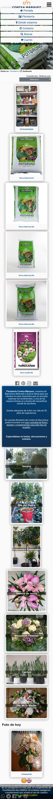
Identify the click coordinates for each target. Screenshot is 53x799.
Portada (28, 10)
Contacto (28, 28)
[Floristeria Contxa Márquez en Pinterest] (23, 383)
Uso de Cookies (30, 795)
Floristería (27, 16)
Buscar (27, 34)
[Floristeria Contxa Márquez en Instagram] (29, 383)
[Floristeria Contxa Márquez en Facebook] (17, 383)
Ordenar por (44, 76)
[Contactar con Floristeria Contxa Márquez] (35, 383)
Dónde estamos (27, 22)
